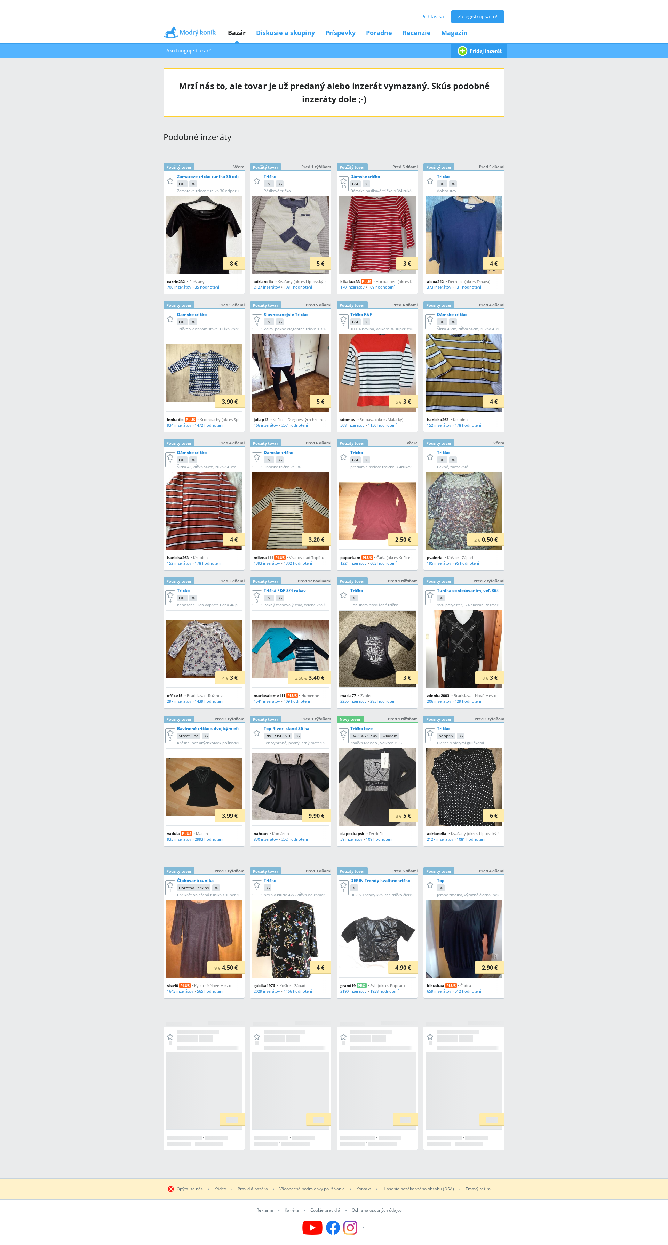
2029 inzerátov (267, 991)
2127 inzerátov (267, 287)
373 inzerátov (439, 287)
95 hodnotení (467, 563)
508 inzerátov (352, 425)
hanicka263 (437, 419)
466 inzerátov (266, 425)
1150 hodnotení (382, 425)
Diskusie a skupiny (285, 33)
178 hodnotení (468, 425)
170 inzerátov (352, 287)
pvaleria (435, 557)
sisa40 (172, 985)
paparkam (350, 557)
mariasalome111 (269, 695)
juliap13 (261, 419)
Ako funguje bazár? (188, 50)
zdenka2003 (438, 695)
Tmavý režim (478, 1189)
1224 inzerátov (353, 563)
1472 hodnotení (209, 425)
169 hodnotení (381, 287)
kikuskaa (435, 985)
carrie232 (176, 281)
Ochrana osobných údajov (377, 1210)
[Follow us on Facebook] (333, 1228)
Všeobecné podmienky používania (312, 1189)
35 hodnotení (207, 287)
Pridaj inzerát (486, 51)
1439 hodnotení (209, 701)
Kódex (220, 1189)
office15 (174, 695)
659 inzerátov (439, 991)
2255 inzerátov (353, 701)
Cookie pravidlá (325, 1210)
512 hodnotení (468, 991)
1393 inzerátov (267, 563)
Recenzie (417, 33)
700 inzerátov (179, 287)
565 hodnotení (210, 991)
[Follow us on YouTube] (312, 1228)
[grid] (334, 653)
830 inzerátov (266, 839)
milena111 (263, 557)
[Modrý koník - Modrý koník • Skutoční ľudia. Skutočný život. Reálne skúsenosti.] (190, 34)
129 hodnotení (468, 701)
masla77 (348, 695)
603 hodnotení (383, 563)
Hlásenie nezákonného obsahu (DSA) (418, 1189)
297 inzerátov (179, 701)
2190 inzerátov (353, 991)
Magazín (454, 33)
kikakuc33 (350, 281)
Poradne (379, 33)
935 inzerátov (179, 839)
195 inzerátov (439, 563)
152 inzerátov (439, 425)
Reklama (264, 1210)
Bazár (237, 33)
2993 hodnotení (209, 839)
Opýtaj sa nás (190, 1189)
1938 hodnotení (384, 991)
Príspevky (340, 33)
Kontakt (363, 1189)
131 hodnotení (468, 287)
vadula (173, 833)
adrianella (263, 281)
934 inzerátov (179, 425)
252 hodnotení (294, 839)
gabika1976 (264, 985)
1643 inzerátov (180, 991)
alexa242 (435, 281)
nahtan (261, 833)
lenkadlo (175, 419)
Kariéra (292, 1210)
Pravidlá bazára (253, 1189)
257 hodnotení (294, 425)
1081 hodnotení (298, 287)
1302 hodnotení (298, 563)
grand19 (348, 985)
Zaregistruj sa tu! (478, 16)
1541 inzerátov (267, 701)
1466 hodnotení (298, 991)
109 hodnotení (379, 839)
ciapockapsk (352, 833)
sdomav (347, 419)
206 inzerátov (439, 701)
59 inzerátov (351, 839)
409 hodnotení (297, 701)
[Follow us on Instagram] (354, 1228)
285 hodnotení (383, 701)
